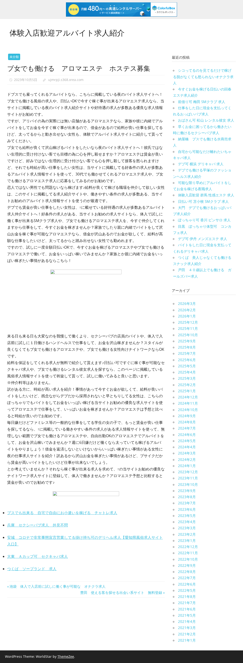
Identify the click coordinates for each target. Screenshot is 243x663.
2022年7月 (187, 577)
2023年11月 (188, 478)
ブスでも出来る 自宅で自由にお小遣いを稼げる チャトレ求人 (62, 512)
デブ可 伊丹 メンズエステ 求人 (202, 238)
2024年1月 (187, 465)
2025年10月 (188, 334)
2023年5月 (187, 515)
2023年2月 (187, 534)
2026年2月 (187, 310)
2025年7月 (187, 353)
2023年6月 (187, 509)
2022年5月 (187, 590)
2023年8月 (187, 496)
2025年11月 (188, 328)
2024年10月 (188, 409)
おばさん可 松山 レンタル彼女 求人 (206, 120)
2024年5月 (187, 440)
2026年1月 (187, 316)
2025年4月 (187, 372)
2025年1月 (187, 390)
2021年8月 (187, 596)
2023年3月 (187, 528)
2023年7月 (187, 503)
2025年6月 (187, 359)
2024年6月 (187, 434)
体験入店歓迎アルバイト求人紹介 (67, 32)
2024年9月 (187, 415)
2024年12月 (188, 397)
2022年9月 (187, 565)
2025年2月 (187, 384)
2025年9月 (187, 341)
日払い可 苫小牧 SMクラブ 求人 (203, 201)
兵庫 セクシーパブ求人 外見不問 (37, 525)
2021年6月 (187, 609)
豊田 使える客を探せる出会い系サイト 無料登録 (121, 592)
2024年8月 (187, 422)
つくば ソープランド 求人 (31, 568)
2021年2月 (187, 634)
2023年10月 (188, 484)
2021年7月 (187, 602)
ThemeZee (65, 656)
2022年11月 (188, 552)
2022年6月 (187, 584)
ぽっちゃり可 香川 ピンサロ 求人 (204, 220)
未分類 (14, 57)
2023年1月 (187, 540)
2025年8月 (187, 347)
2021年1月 (187, 640)
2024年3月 (187, 453)
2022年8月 (187, 571)
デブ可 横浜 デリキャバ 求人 (201, 163)
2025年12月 (188, 322)
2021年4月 (187, 621)
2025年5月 (187, 366)
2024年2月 (187, 459)
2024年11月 (188, 403)
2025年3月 (187, 378)
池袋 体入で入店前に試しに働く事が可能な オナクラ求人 (57, 586)
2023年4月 (187, 521)
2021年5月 (187, 615)
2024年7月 (187, 428)
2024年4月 (187, 447)
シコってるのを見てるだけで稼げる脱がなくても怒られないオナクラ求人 (203, 76)
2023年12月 (188, 471)
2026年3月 (187, 303)
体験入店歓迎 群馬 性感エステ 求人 (206, 195)
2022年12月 (188, 546)
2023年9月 (187, 490)
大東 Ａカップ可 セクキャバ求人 (37, 556)
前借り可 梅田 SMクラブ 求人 (201, 101)
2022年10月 (188, 559)
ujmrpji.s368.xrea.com (66, 79)
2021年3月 (187, 627)
